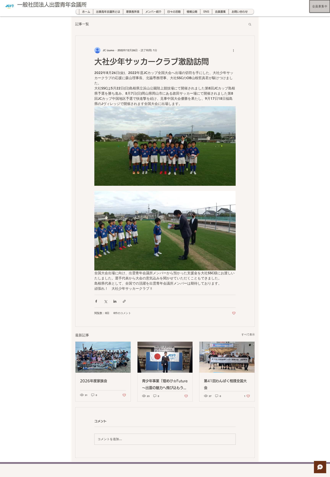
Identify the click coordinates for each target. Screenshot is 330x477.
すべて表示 (248, 334)
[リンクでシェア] (124, 301)
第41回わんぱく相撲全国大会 (225, 384)
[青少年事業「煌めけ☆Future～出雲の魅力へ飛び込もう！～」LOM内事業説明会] (165, 357)
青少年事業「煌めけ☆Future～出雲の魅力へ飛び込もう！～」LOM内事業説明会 (165, 385)
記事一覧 (82, 24)
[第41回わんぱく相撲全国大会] (227, 357)
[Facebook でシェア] (96, 301)
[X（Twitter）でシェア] (105, 301)
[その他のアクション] (233, 50)
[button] (250, 24)
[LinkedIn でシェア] (115, 301)
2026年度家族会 (93, 381)
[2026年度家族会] (103, 357)
